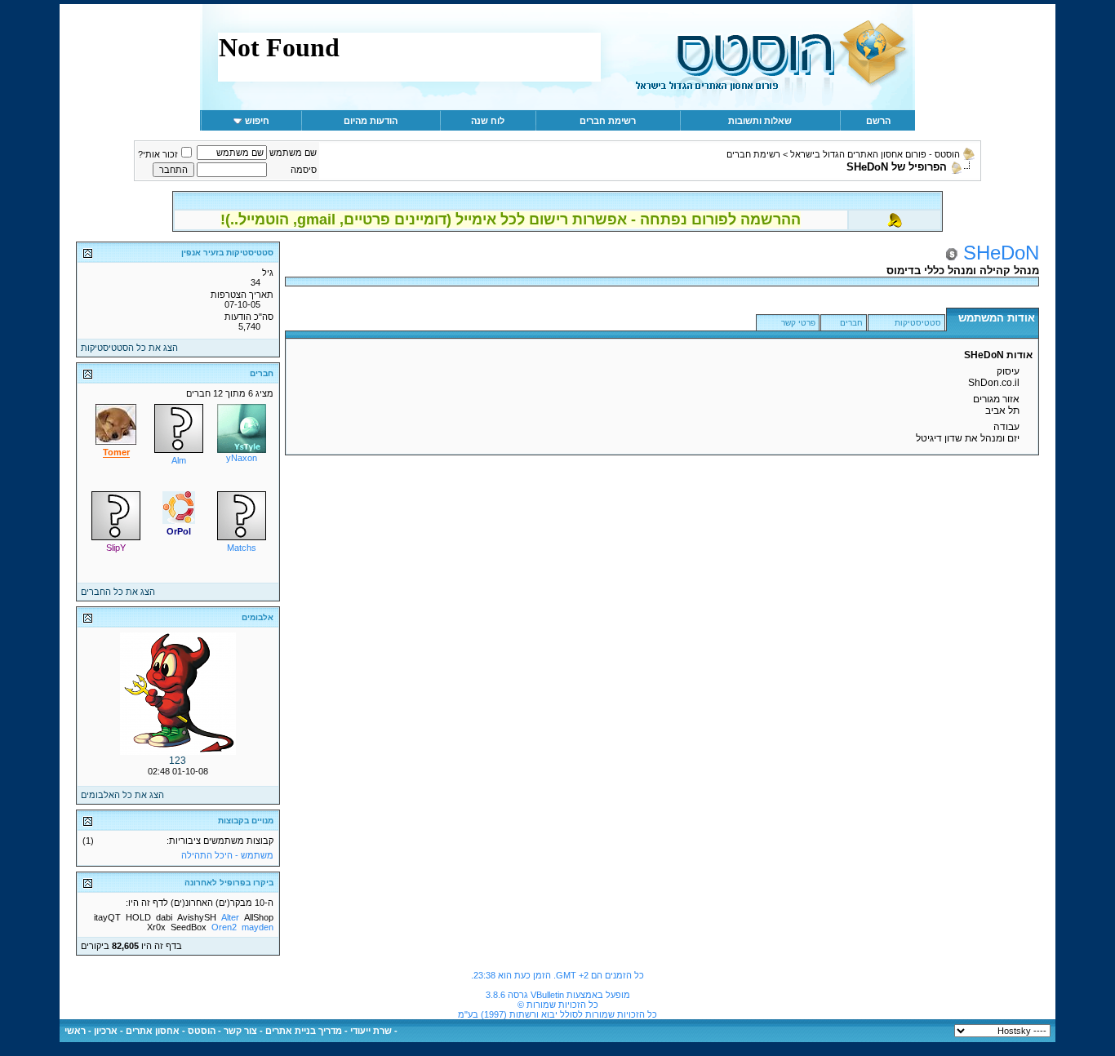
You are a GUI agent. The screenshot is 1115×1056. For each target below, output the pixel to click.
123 (177, 760)
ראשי (75, 1031)
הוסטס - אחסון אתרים (170, 1031)
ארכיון (106, 1031)
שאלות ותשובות (760, 121)
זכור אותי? (158, 154)
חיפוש (257, 121)
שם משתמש (293, 153)
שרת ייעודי (371, 1031)
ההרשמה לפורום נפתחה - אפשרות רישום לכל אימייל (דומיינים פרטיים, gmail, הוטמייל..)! (510, 219)
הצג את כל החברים (118, 592)
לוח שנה (487, 121)
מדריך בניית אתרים (303, 1031)
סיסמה (304, 170)
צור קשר (240, 1031)
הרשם (878, 121)
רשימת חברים (608, 121)
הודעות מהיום (371, 121)
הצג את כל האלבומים (122, 795)
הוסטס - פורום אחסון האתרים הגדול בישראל (875, 154)
